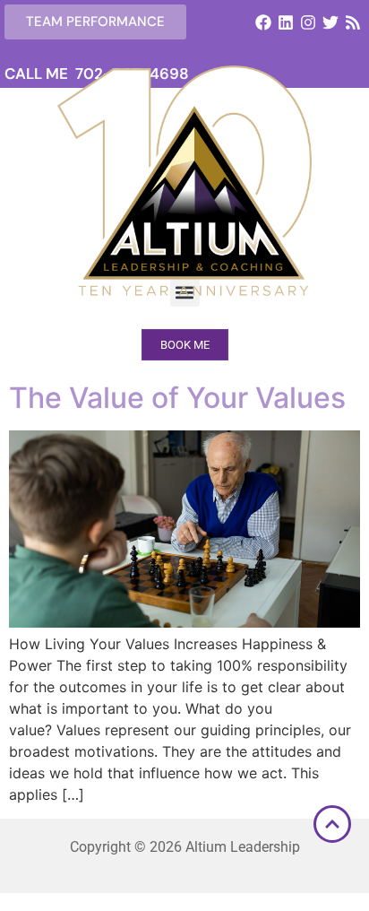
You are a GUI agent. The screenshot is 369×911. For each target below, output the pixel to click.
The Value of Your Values (177, 397)
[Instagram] (307, 22)
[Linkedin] (285, 22)
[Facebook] (263, 22)
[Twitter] (331, 22)
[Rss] (353, 22)
